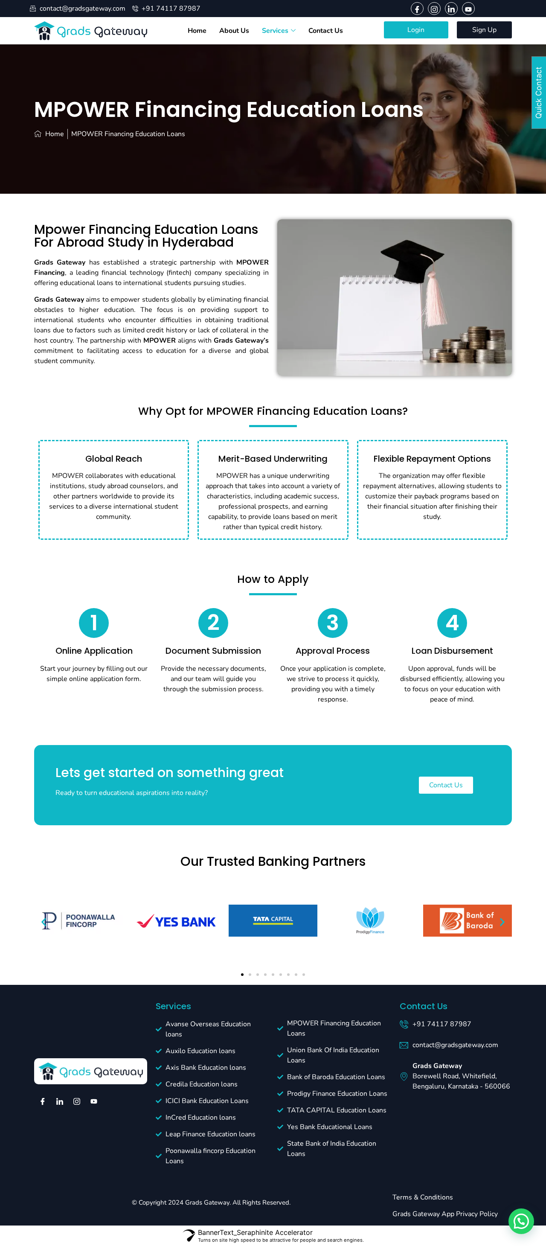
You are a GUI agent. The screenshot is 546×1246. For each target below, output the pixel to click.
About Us (234, 30)
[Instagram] (434, 8)
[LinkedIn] (451, 8)
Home (197, 30)
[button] (43, 922)
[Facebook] (417, 8)
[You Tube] (468, 8)
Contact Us (325, 30)
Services (275, 30)
